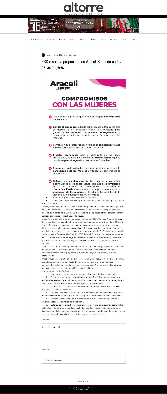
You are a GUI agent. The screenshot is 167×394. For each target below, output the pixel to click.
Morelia (93, 39)
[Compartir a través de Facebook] (43, 327)
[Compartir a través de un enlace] (59, 327)
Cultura (72, 39)
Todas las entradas (36, 39)
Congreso (113, 39)
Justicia (103, 39)
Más (122, 39)
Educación (62, 39)
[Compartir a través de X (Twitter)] (48, 327)
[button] (134, 39)
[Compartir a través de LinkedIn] (54, 327)
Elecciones (46, 319)
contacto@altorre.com (89, 388)
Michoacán (50, 39)
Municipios (83, 39)
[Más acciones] (124, 55)
